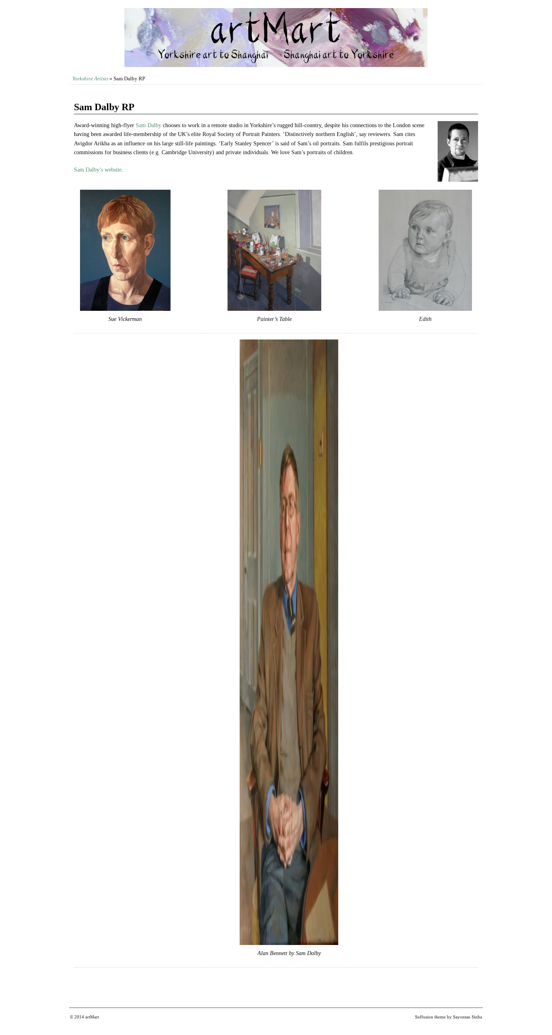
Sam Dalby (148, 125)
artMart (92, 1016)
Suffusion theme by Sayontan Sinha (448, 1016)
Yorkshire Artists (90, 78)
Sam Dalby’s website (98, 170)
